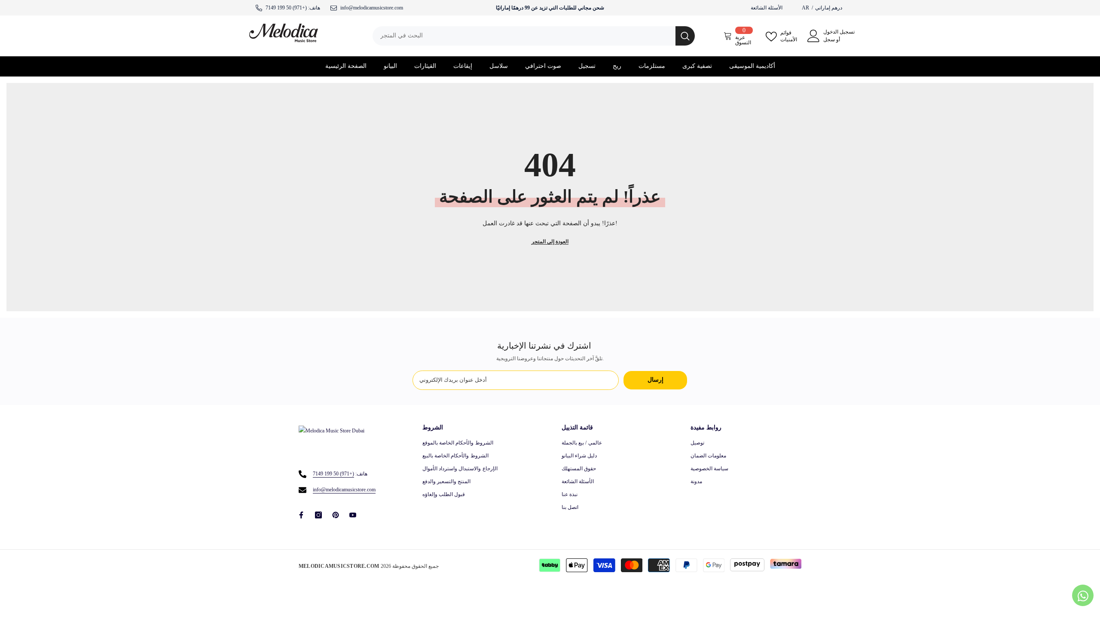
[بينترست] (335, 515)
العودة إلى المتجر (550, 242)
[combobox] (524, 36)
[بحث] (534, 36)
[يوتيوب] (353, 515)
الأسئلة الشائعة (766, 8)
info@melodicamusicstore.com (344, 490)
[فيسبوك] (301, 515)
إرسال (655, 380)
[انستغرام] (318, 515)
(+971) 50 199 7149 (286, 8)
